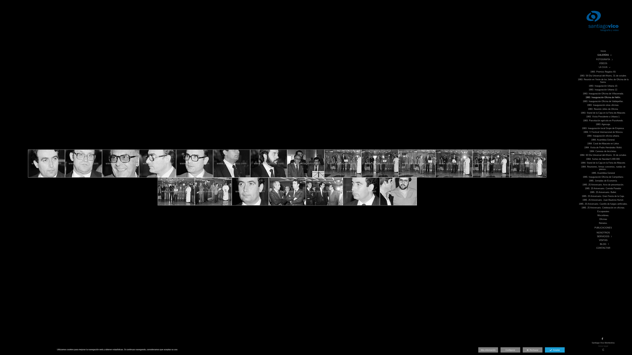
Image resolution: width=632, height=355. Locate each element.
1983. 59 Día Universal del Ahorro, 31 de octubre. (603, 76)
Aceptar (556, 350)
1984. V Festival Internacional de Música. (603, 132)
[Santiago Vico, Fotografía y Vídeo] (603, 23)
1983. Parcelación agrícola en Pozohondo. (603, 120)
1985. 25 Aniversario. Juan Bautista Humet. (603, 200)
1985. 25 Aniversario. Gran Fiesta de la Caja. (603, 196)
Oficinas (603, 219)
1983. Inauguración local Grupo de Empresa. (603, 128)
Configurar (510, 350)
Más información (488, 350)
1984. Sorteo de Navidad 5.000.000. (603, 159)
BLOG (603, 244)
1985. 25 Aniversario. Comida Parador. (603, 188)
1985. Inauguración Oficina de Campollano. (603, 177)
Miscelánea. (603, 215)
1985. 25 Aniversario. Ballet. (603, 192)
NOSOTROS (603, 232)
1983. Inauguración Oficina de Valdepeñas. (603, 101)
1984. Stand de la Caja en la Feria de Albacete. (603, 163)
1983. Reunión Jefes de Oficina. (603, 109)
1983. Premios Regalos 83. (603, 72)
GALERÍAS (603, 55)
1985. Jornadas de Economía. (603, 181)
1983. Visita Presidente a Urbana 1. (603, 117)
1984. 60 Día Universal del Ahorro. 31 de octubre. (603, 155)
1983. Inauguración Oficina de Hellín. (603, 97)
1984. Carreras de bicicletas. (603, 151)
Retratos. (603, 223)
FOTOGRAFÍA (603, 59)
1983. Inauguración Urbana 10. (603, 86)
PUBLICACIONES (603, 228)
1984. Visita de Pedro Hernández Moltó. (603, 147)
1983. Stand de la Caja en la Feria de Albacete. (603, 113)
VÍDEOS (603, 63)
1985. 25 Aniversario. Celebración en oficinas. (603, 208)
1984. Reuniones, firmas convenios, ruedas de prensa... (603, 168)
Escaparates (603, 211)
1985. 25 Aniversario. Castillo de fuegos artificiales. (603, 204)
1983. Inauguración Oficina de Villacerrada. (603, 94)
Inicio (603, 51)
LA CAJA (603, 67)
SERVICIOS (603, 236)
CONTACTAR (603, 248)
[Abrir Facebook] (602, 338)
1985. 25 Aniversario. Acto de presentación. (603, 185)
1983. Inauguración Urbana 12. (603, 90)
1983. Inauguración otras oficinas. (603, 105)
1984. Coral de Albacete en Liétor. (603, 143)
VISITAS (603, 240)
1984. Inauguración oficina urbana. (603, 136)
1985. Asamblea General (603, 173)
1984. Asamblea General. (603, 140)
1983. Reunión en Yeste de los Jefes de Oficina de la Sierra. (603, 80)
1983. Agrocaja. (603, 124)
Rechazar (533, 350)
